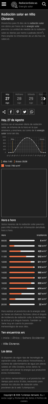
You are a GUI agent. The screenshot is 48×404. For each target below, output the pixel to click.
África (15, 338)
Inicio (6, 338)
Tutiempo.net (28, 387)
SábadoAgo (31, 98)
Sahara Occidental (33, 338)
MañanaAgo (19, 98)
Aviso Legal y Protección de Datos (17, 398)
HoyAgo (7, 98)
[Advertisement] (24, 67)
